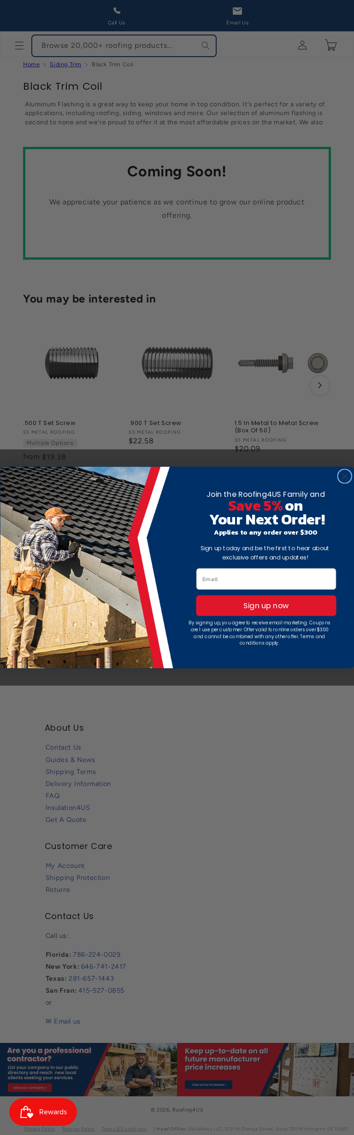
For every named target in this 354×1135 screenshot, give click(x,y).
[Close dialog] (344, 476)
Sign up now (266, 605)
